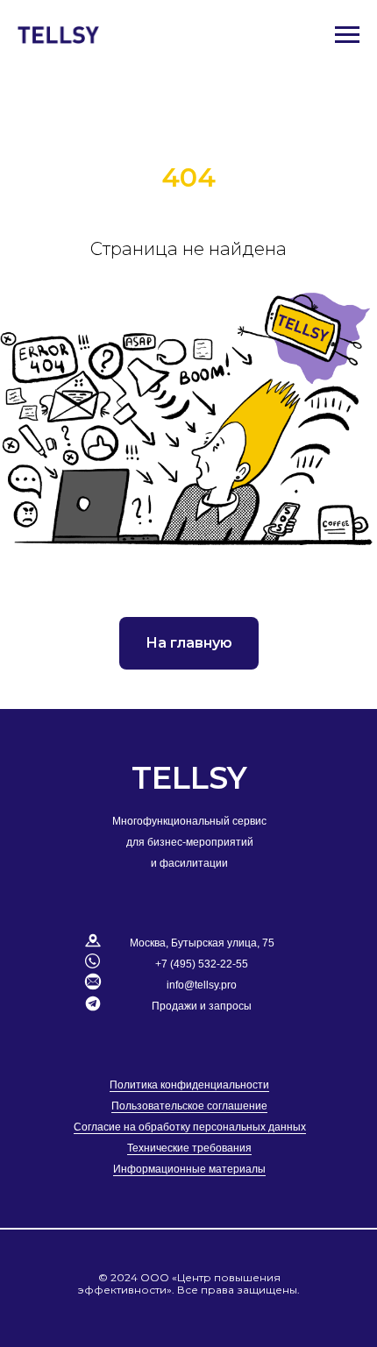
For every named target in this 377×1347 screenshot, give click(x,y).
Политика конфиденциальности (189, 1085)
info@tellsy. (194, 985)
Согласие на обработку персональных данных (190, 1127)
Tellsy (189, 778)
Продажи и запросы (202, 1006)
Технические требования (189, 1148)
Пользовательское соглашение (189, 1106)
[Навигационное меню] (347, 35)
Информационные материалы (189, 1169)
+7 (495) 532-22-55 (201, 964)
